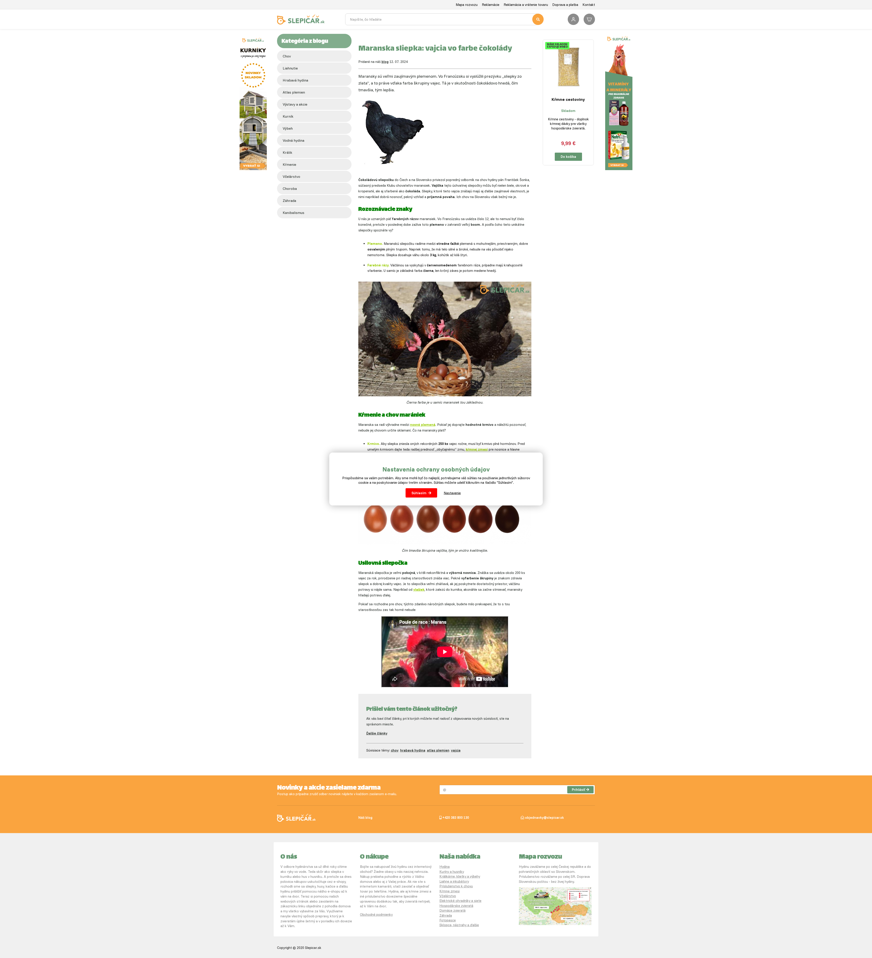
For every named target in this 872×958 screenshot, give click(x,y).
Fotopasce (447, 920)
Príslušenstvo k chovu (456, 886)
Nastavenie (452, 493)
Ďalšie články (376, 733)
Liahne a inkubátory (454, 881)
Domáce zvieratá (452, 910)
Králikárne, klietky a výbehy (459, 876)
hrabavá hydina (295, 80)
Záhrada (445, 915)
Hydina (444, 866)
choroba (290, 188)
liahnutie (290, 68)
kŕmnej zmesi (477, 449)
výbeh (288, 128)
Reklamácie (490, 4)
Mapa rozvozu (467, 4)
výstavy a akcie (295, 104)
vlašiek (418, 589)
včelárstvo (291, 176)
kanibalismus (293, 212)
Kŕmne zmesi (449, 891)
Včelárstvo (447, 896)
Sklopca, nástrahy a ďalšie (459, 925)
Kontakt (588, 4)
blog (385, 62)
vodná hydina (293, 140)
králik (287, 152)
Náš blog (365, 817)
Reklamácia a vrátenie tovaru (526, 4)
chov (287, 56)
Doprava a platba (565, 4)
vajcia (456, 750)
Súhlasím (418, 493)
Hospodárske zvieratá (456, 905)
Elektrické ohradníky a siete (460, 900)
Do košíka (568, 156)
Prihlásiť (578, 789)
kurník (288, 116)
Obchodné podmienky (376, 914)
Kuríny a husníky (451, 871)
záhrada (289, 200)
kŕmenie (289, 164)
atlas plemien (294, 92)
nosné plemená (422, 424)
